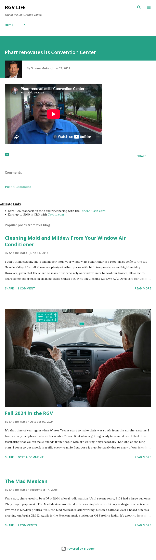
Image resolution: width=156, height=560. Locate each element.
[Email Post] (7, 156)
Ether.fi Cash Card (92, 211)
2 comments (27, 525)
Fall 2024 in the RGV (29, 413)
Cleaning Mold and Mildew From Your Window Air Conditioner (65, 241)
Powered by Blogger (80, 548)
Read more (143, 288)
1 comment (26, 288)
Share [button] (141, 156)
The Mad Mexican (26, 481)
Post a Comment (18, 187)
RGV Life (15, 7)
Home (9, 25)
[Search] (138, 7)
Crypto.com (56, 214)
